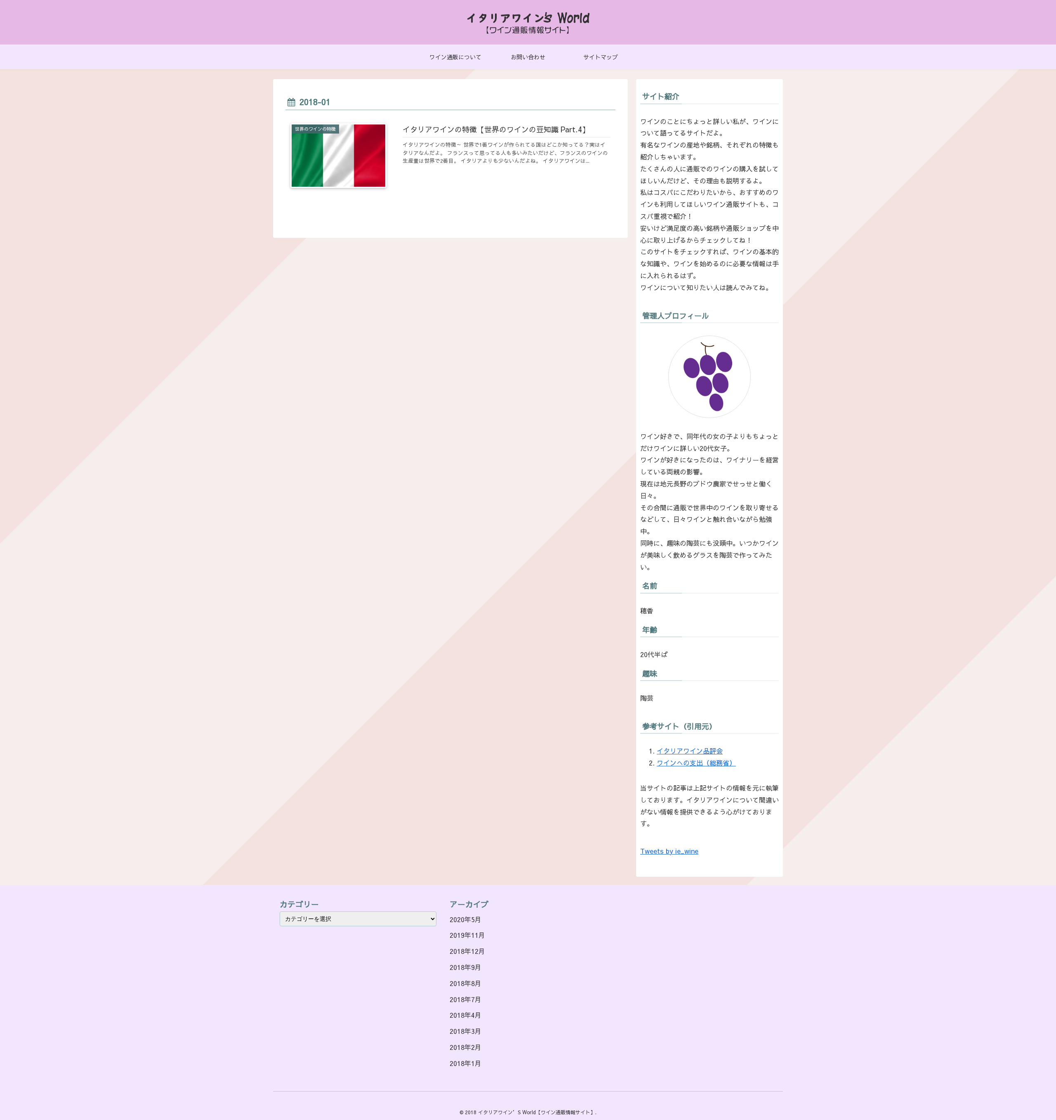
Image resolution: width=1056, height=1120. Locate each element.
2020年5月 (465, 919)
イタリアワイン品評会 (690, 750)
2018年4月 (465, 1014)
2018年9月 (465, 967)
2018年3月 (465, 1030)
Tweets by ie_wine (669, 850)
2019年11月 (467, 934)
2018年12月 (467, 951)
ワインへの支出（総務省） (696, 762)
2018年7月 (465, 999)
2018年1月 (465, 1063)
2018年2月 (465, 1047)
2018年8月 (465, 983)
